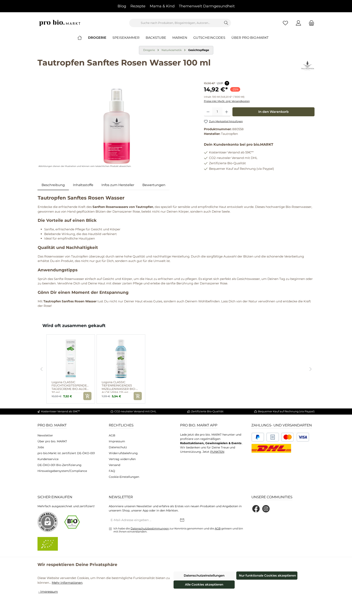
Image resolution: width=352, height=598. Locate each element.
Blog (122, 6)
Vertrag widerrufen (122, 459)
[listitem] (70, 369)
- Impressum (48, 592)
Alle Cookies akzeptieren (204, 584)
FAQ (112, 471)
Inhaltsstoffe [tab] (83, 185)
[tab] (53, 185)
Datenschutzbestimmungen (150, 528)
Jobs (40, 447)
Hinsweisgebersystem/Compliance (62, 471)
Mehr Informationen (67, 583)
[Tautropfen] (307, 66)
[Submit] (182, 520)
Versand (114, 465)
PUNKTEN (217, 452)
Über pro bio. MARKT (52, 441)
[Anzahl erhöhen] (226, 111)
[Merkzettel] (285, 23)
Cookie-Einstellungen (124, 477)
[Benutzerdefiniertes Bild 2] (272, 437)
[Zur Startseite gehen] (59, 23)
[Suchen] (226, 23)
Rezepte (137, 6)
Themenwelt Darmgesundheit (207, 6)
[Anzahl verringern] (208, 111)
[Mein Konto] (298, 23)
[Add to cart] (87, 396)
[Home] (82, 38)
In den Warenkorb (273, 112)
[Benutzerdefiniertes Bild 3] (295, 437)
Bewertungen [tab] (153, 185)
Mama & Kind (162, 6)
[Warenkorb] (310, 23)
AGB (112, 435)
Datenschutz (118, 447)
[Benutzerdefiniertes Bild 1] (257, 437)
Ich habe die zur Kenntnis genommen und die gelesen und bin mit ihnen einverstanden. (178, 530)
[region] (116, 125)
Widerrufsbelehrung (123, 453)
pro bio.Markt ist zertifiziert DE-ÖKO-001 (66, 453)
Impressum (117, 441)
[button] (41, 369)
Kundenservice (47, 459)
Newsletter (45, 435)
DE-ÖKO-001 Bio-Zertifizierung (59, 465)
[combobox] (175, 23)
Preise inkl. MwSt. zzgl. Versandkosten (227, 101)
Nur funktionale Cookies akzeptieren (267, 575)
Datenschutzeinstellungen (204, 575)
